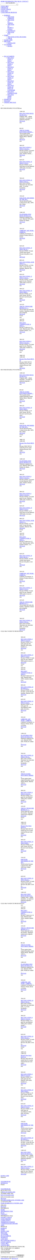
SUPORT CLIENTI (6, 1217)
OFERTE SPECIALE (10, 102)
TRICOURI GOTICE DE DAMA (16, 37)
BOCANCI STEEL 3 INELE (10, 59)
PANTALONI (11, 43)
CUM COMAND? (6, 1219)
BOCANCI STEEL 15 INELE (10, 78)
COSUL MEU (5, 7)
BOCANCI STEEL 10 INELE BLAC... (26, 248)
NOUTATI (7, 101)
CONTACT (25, 1)
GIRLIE (9, 38)
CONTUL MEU (5, 1245)
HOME (3, 1)
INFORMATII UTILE (11, 1)
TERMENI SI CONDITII (8, 1222)
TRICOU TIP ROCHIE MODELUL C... (26, 307)
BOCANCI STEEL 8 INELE (10, 68)
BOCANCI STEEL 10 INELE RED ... (26, 291)
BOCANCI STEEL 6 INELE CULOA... (25, 342)
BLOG (19, 1)
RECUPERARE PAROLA (8, 1240)
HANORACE (11, 30)
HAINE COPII (8, 40)
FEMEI (6, 35)
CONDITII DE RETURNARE (9, 1223)
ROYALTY (15, 1258)
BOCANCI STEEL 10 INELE (10, 73)
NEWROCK (7, 99)
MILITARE (7, 41)
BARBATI (7, 15)
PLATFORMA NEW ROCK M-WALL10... (26, 215)
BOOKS (9, 46)
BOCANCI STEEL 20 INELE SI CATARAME (11, 88)
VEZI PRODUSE (6, 1181)
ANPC (2, 1225)
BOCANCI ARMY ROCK (10, 96)
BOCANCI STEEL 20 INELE (10, 82)
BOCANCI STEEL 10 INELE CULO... (26, 162)
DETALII (22, 121)
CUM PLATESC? (6, 1220)
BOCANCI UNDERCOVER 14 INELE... (25, 324)
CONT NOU (4, 1239)
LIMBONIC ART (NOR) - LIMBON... (26, 719)
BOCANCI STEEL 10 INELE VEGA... (26, 180)
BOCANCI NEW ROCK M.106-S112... (27, 114)
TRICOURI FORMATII (10, 17)
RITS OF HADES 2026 (7, 1195)
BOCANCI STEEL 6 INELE (10, 64)
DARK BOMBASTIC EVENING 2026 (12, 1203)
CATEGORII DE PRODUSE (9, 12)
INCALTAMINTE (9, 56)
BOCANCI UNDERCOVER (12, 92)
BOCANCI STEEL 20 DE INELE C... (27, 687)
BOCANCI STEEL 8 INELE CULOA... (25, 148)
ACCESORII (7, 44)
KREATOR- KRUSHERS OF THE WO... (27, 198)
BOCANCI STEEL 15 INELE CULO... (26, 277)
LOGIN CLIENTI (6, 9)
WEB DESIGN (5, 1258)
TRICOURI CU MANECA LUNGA (10, 27)
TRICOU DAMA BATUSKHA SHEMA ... (26, 131)
